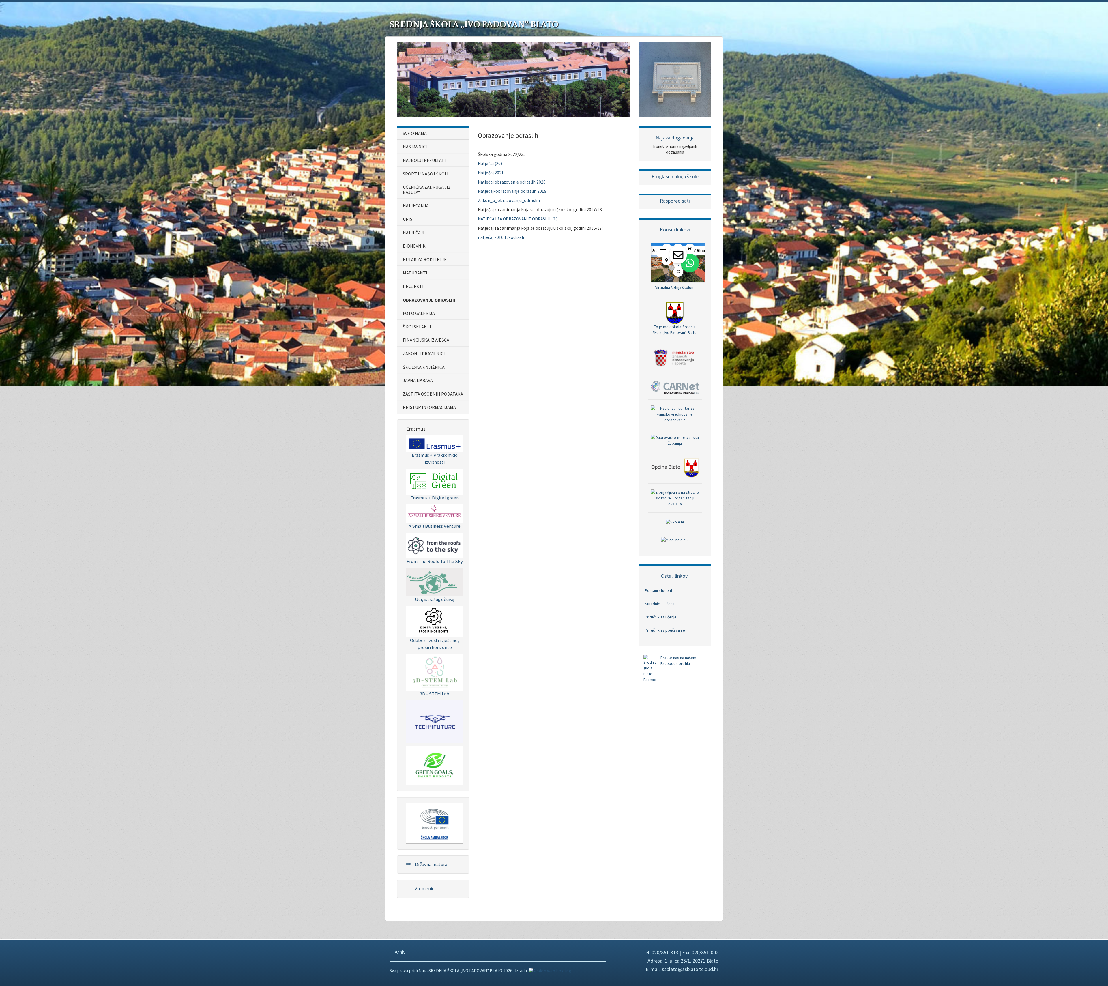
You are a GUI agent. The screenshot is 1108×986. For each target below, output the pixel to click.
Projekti (413, 286)
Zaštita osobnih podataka (433, 394)
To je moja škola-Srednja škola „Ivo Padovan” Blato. (675, 329)
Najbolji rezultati (424, 160)
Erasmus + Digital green (434, 498)
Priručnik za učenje (661, 617)
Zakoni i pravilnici (424, 353)
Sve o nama (415, 133)
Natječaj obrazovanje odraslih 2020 (512, 182)
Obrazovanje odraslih (429, 300)
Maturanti (415, 273)
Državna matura (430, 864)
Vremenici (424, 888)
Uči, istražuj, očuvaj (434, 599)
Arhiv (400, 951)
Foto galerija (419, 313)
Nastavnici (415, 146)
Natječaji (413, 232)
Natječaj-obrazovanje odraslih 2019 (512, 191)
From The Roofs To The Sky (435, 561)
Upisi (408, 219)
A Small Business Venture (435, 526)
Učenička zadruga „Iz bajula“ (427, 189)
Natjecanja (416, 205)
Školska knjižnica (424, 367)
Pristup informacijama (429, 407)
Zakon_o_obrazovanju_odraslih (509, 200)
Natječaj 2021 (491, 172)
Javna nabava (418, 380)
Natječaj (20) (490, 163)
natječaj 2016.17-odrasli (501, 237)
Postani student (658, 590)
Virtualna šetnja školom (675, 287)
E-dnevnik (414, 246)
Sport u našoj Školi (425, 174)
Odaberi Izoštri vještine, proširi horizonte (434, 643)
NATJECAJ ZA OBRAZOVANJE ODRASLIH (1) (517, 219)
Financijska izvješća (426, 340)
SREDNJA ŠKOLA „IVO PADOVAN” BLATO (474, 23)
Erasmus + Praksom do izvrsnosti (435, 458)
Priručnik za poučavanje (665, 630)
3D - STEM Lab (434, 694)
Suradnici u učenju (660, 603)
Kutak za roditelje (425, 259)
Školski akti (417, 327)
